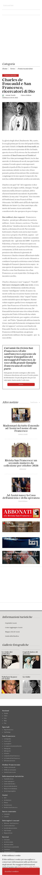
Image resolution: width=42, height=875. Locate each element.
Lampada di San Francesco (12, 755)
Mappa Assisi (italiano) (10, 788)
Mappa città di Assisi (12, 632)
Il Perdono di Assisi (9, 760)
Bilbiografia (7, 751)
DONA (21, 384)
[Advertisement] (21, 39)
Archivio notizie (8, 842)
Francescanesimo (25, 69)
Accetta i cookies (11, 871)
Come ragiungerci (9, 781)
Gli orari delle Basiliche (10, 786)
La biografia (7, 739)
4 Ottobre (6, 753)
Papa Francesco (8, 729)
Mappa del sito (8, 833)
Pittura (6, 802)
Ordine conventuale (9, 767)
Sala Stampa (7, 830)
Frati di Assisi (8, 805)
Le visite (26, 677)
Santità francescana (10, 772)
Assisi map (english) (9, 791)
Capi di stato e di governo (30, 653)
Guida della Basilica (12, 636)
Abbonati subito (8, 844)
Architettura (7, 800)
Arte (5, 797)
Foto (5, 718)
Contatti (6, 816)
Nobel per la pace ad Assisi (9, 678)
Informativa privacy (9, 851)
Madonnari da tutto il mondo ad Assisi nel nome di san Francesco (21, 428)
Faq (5, 723)
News (12, 69)
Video (5, 715)
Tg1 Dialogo (7, 732)
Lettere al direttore (9, 825)
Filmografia (7, 748)
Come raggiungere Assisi (13, 627)
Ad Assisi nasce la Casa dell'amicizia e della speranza (21, 496)
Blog (5, 720)
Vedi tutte (35, 402)
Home (4, 69)
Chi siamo (7, 839)
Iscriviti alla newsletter (10, 828)
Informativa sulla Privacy (28, 867)
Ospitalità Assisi (11, 623)
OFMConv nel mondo (10, 770)
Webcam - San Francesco (11, 823)
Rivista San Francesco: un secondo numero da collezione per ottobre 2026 (21, 463)
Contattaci (7, 849)
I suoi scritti (7, 741)
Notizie (6, 713)
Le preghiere (7, 743)
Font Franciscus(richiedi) (11, 847)
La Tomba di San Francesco (12, 758)
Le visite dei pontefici (7, 653)
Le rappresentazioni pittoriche (13, 746)
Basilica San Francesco (10, 807)
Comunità (7, 814)
